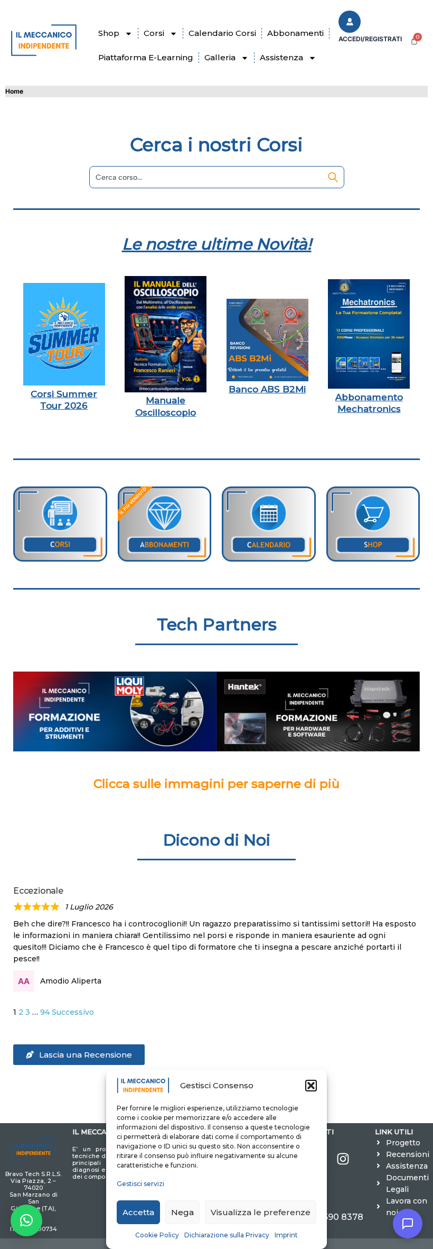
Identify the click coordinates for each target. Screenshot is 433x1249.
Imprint (286, 1235)
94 (45, 1012)
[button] (311, 1085)
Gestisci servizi (140, 1184)
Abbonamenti (295, 33)
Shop (108, 33)
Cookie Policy (157, 1235)
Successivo (73, 1012)
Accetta (138, 1212)
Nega (182, 1212)
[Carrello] (414, 40)
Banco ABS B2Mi (267, 389)
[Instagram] (343, 1159)
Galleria (220, 57)
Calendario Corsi (222, 33)
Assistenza (281, 57)
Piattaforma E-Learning (145, 57)
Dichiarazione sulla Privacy (226, 1235)
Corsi (154, 33)
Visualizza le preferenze (260, 1212)
